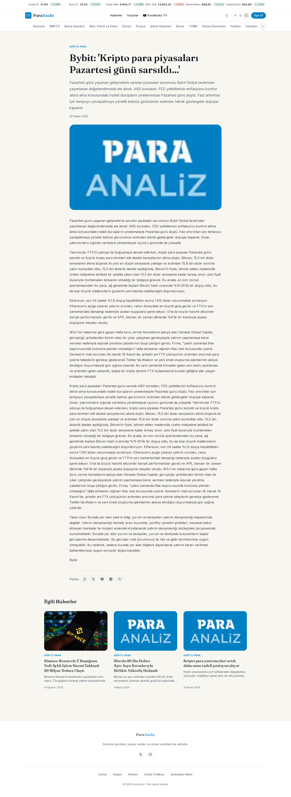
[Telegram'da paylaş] (110, 579)
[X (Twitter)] (140, 754)
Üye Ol (258, 15)
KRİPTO (54, 26)
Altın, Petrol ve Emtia (103, 26)
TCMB (193, 26)
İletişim (117, 774)
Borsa (180, 26)
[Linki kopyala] (119, 579)
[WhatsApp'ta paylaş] (84, 579)
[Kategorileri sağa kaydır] (263, 26)
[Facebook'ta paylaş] (102, 579)
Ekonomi (39, 26)
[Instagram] (150, 754)
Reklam (133, 774)
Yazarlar (132, 15)
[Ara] (226, 15)
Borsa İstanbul (75, 26)
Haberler (116, 15)
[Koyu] (240, 15)
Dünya (126, 26)
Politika (235, 26)
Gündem (251, 26)
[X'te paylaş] (93, 579)
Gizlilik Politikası (154, 774)
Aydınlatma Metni (181, 774)
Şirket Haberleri (160, 26)
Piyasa (140, 26)
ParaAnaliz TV (157, 15)
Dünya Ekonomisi (214, 26)
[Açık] (235, 15)
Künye (103, 774)
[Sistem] (246, 15)
